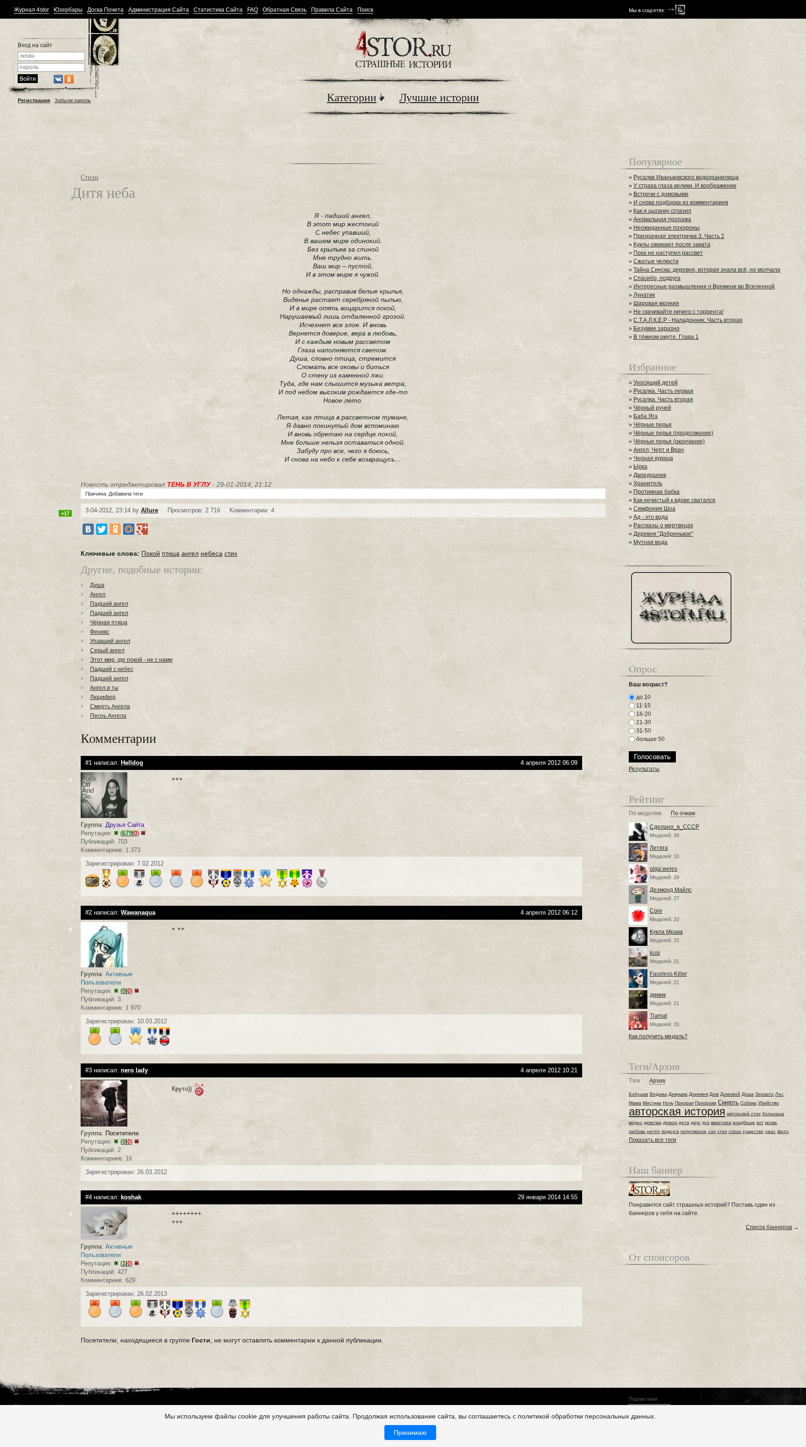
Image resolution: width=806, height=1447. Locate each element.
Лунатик (644, 295)
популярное (694, 1131)
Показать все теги (652, 1140)
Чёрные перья (652, 424)
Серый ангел (107, 650)
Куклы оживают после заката (671, 244)
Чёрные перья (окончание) (669, 441)
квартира (721, 1122)
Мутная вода (650, 542)
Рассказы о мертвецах (663, 525)
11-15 (643, 705)
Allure (149, 510)
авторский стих (744, 1113)
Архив (657, 1081)
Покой (150, 553)
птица (171, 553)
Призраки (705, 1102)
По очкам (683, 814)
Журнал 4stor (31, 10)
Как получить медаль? (658, 1036)
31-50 (643, 730)
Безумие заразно (656, 328)
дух (705, 1122)
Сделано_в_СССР (674, 827)
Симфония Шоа (654, 508)
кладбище (744, 1122)
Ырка (640, 466)
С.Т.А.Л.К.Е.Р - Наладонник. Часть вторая (688, 320)
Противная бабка (656, 492)
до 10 (643, 697)
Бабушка (638, 1094)
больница (773, 1113)
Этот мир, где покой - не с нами (131, 660)
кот (760, 1122)
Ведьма (658, 1094)
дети (684, 1122)
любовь (637, 1131)
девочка (652, 1122)
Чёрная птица (108, 622)
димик (658, 995)
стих (230, 553)
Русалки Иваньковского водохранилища (686, 177)
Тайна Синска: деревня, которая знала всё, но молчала (706, 269)
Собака (748, 1102)
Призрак (684, 1102)
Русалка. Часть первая (663, 391)
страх (735, 1131)
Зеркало (764, 1094)
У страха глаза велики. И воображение (685, 185)
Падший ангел (109, 604)
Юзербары (68, 10)
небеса (211, 553)
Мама (635, 1102)
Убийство (768, 1102)
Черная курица (653, 458)
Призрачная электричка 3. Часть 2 (678, 236)
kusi (655, 953)
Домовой (730, 1094)
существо (753, 1131)
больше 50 (650, 739)
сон (712, 1131)
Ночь (668, 1102)
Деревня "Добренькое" (663, 534)
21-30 (643, 722)
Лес (779, 1094)
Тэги (634, 1081)
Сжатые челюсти (656, 261)
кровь (771, 1122)
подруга (670, 1131)
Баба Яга (645, 416)
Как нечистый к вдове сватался (674, 500)
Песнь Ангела (108, 716)
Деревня (698, 1094)
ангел (190, 553)
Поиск (365, 10)
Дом (714, 1094)
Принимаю (410, 1432)
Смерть (728, 1102)
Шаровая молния (656, 303)
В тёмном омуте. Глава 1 (666, 337)
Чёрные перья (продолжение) (673, 433)
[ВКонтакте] (88, 529)
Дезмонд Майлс (671, 890)
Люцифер (103, 697)
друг (696, 1122)
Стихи (89, 177)
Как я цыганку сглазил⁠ (662, 211)
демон (670, 1122)
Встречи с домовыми (660, 194)
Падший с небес (111, 669)
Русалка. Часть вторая (663, 399)
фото (783, 1131)
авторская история (677, 1111)
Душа (97, 585)
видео (635, 1122)
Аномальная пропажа (662, 219)
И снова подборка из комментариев (680, 202)
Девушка (678, 1094)
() (129, 833)
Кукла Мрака (666, 932)
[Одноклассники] (115, 529)
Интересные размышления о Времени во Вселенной (704, 286)
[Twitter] (101, 529)
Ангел (97, 594)
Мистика (652, 1102)
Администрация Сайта (158, 10)
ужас (770, 1131)
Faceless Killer (668, 974)
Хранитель (647, 483)
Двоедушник (649, 475)
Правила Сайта (332, 10)
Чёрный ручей (652, 408)
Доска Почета (105, 10)
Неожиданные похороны (666, 227)
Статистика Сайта (218, 10)
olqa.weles (663, 869)
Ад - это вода (650, 517)
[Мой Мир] (128, 529)
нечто (653, 1131)
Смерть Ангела (110, 706)
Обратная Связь (284, 10)
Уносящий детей (655, 382)
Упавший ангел (110, 641)
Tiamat (658, 1016)
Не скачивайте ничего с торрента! (678, 311)
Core (656, 911)
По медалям (645, 814)
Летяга (659, 848)
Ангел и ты (104, 688)
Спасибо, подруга (657, 278)
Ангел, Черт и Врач (658, 450)
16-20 (643, 714)
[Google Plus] (142, 529)
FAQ (252, 10)
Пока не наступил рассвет (668, 253)
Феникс (99, 632)
